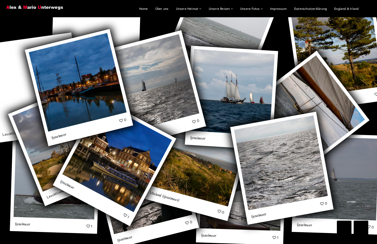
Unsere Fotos (250, 9)
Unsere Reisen (219, 9)
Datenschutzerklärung (310, 9)
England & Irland (346, 9)
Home (143, 9)
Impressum (278, 9)
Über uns (162, 9)
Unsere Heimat (187, 9)
